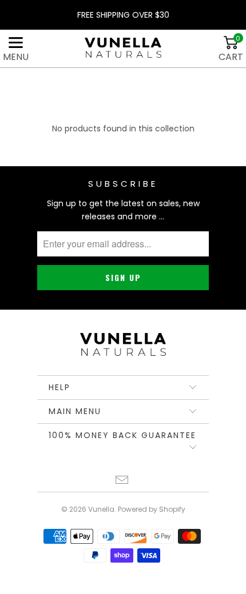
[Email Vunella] (122, 481)
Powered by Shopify (151, 509)
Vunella (101, 509)
